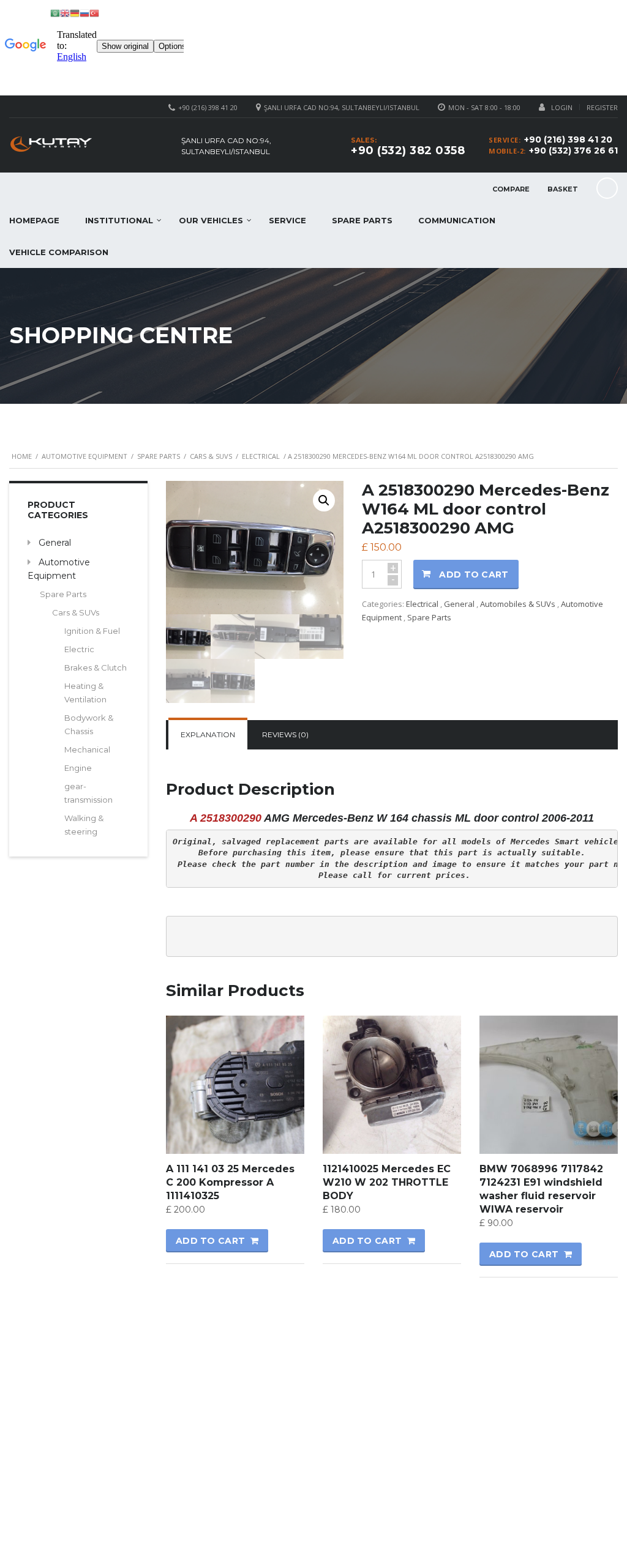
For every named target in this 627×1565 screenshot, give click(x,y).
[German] (75, 12)
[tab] (207, 734)
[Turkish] (94, 12)
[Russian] (84, 12)
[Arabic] (55, 12)
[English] (65, 12)
